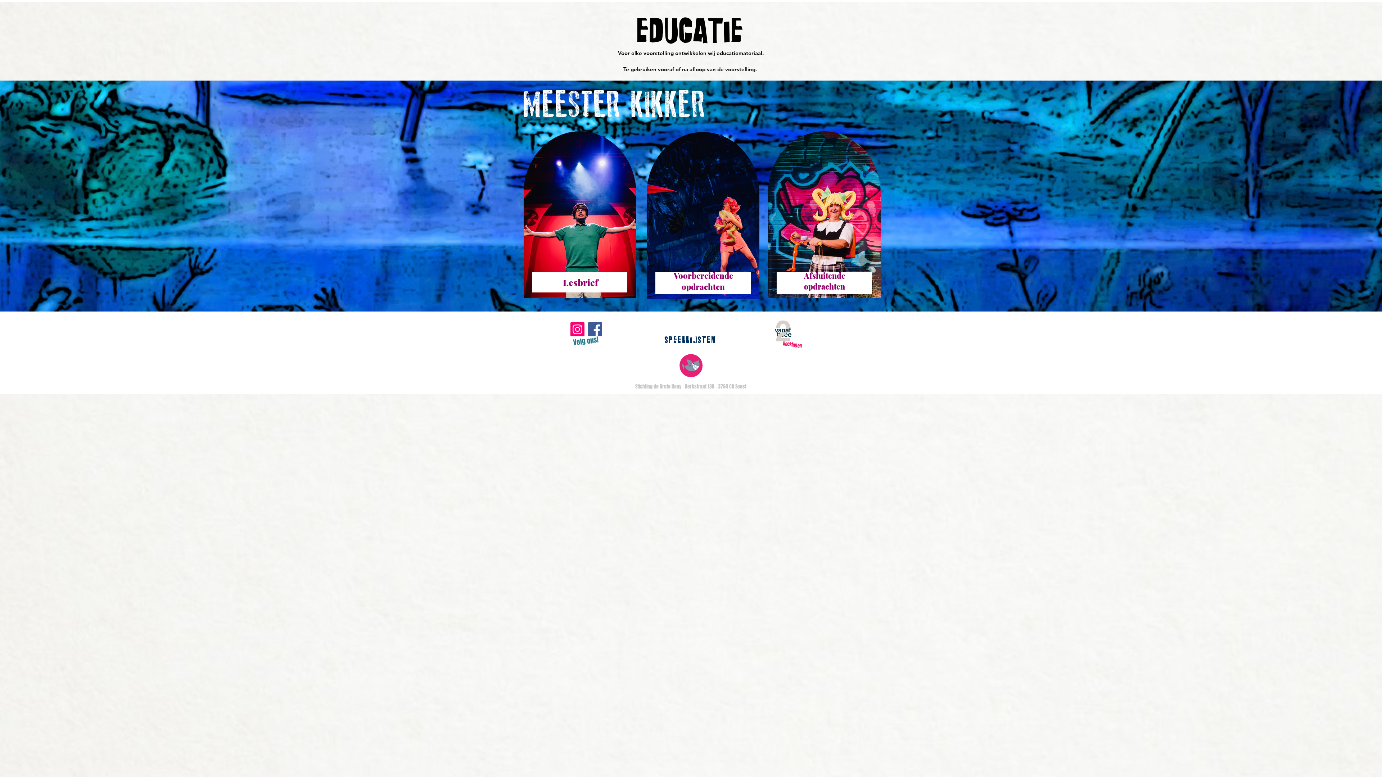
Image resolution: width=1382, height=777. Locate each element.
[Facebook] (595, 329)
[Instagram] (577, 329)
